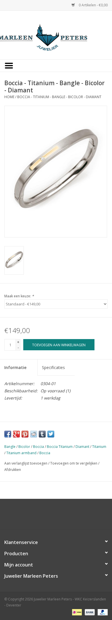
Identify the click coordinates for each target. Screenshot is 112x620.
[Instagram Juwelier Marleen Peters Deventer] (61, 516)
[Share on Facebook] (7, 434)
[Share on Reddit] (33, 434)
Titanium (99, 446)
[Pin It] (25, 434)
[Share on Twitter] (50, 434)
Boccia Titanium (60, 446)
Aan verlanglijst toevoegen (25, 463)
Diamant (82, 446)
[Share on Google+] (16, 434)
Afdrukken (12, 469)
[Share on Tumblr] (42, 434)
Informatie (15, 367)
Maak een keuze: (19, 296)
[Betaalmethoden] (76, 612)
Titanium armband (21, 452)
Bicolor (24, 446)
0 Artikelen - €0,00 (93, 5)
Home (9, 96)
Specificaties (53, 367)
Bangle (10, 446)
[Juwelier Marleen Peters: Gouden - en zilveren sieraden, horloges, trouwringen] (56, 34)
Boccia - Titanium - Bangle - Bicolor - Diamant (59, 96)
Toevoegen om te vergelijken (74, 463)
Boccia (38, 446)
